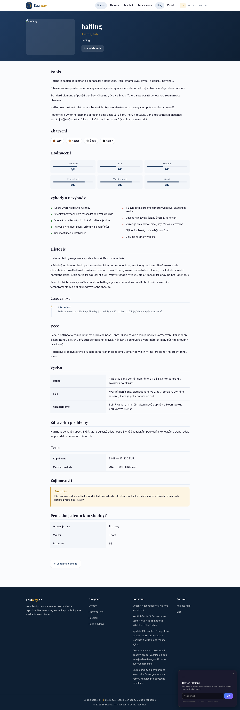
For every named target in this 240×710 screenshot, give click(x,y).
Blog (160, 5)
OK (228, 696)
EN (194, 5)
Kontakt (171, 5)
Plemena (114, 5)
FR (189, 5)
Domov (101, 5)
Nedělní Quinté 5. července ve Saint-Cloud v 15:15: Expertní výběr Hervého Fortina (149, 620)
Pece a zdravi (145, 5)
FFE (102, 700)
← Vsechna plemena (65, 563)
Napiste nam (184, 605)
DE (200, 5)
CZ (183, 5)
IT (212, 5)
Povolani (128, 5)
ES (206, 5)
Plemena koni (96, 611)
